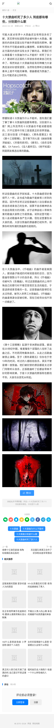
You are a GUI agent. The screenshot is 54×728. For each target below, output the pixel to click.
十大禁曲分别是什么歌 (26, 534)
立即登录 (20, 702)
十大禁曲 (14, 528)
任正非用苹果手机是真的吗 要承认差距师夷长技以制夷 (14, 614)
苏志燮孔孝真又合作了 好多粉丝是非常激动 (41, 551)
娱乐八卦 (5, 10)
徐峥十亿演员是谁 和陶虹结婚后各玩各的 (13, 551)
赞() (36, 26)
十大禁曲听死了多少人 (26, 539)
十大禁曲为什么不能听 (33, 528)
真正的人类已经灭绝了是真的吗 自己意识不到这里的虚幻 (14, 672)
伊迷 (27, 4)
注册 (36, 702)
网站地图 (36, 723)
